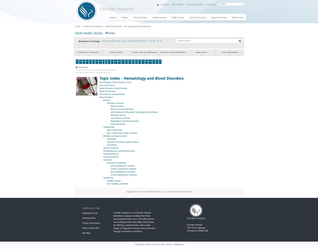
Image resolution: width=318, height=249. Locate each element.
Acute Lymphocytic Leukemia (123, 166)
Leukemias (107, 160)
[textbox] (206, 41)
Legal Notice (178, 244)
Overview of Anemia (115, 103)
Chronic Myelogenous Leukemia (124, 175)
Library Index (83, 67)
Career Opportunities (195, 4)
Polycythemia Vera (111, 154)
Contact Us (211, 4)
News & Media (178, 4)
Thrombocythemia (111, 157)
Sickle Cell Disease (118, 124)
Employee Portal (89, 213)
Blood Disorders (106, 97)
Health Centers (116, 52)
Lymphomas (108, 178)
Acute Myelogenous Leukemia (123, 172)
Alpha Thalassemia (114, 130)
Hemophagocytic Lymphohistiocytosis (119, 151)
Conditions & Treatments (93, 26)
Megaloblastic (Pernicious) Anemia (125, 121)
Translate (111, 33)
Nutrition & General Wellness (173, 52)
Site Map (86, 233)
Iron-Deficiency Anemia (120, 118)
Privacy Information (91, 223)
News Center (201, 52)
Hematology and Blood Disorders (137, 26)
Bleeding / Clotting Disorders (115, 136)
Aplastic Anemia (117, 106)
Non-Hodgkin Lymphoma (117, 184)
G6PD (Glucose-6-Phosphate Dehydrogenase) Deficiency (134, 112)
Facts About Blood (107, 85)
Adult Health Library (113, 26)
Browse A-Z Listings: (89, 41)
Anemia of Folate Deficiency (122, 109)
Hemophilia (111, 139)
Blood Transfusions (107, 91)
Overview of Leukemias (116, 163)
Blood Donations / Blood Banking (113, 88)
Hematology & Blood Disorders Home (115, 82)
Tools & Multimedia (229, 52)
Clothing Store (89, 218)
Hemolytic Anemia (118, 115)
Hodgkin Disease (114, 181)
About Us (165, 4)
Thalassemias (108, 127)
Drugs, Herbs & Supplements (144, 52)
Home (77, 26)
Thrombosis (112, 145)
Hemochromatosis (111, 148)
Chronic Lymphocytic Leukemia (123, 169)
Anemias (106, 100)
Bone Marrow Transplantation (112, 94)
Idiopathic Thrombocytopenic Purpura (123, 142)
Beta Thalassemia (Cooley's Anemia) (122, 133)
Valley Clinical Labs (90, 228)
